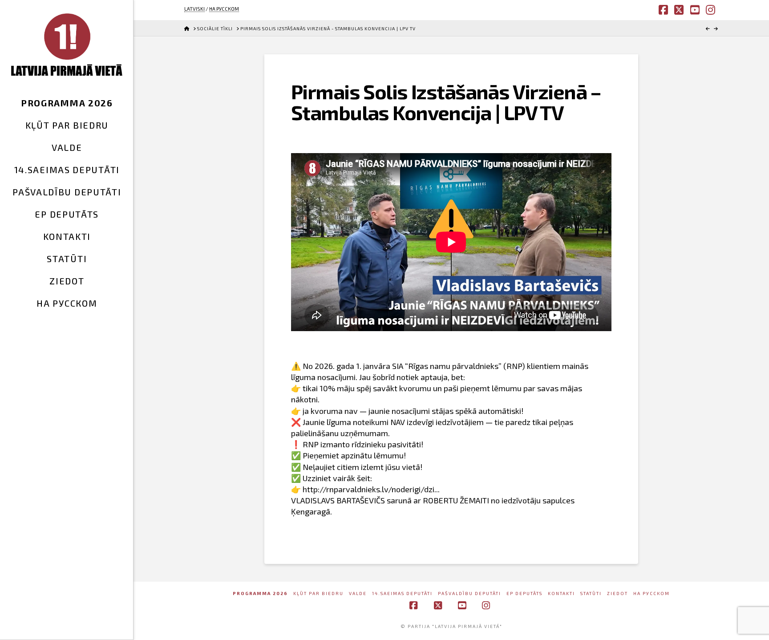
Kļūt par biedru (318, 593)
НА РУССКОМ (224, 9)
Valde (358, 593)
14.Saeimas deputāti (402, 593)
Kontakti (561, 593)
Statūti (591, 593)
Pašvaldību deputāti (469, 593)
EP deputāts (524, 593)
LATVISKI (194, 9)
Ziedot (617, 593)
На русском (651, 593)
